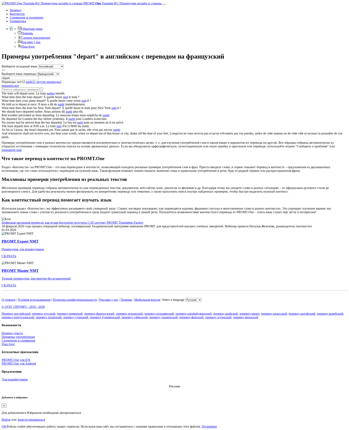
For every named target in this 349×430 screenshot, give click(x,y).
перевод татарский (49, 317)
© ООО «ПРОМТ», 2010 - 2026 (23, 306)
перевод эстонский (218, 317)
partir (61, 104)
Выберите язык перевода (19, 74)
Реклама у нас (31, 42)
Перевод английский (16, 313)
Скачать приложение (35, 37)
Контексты (17, 14)
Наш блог (8, 344)
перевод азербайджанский (194, 313)
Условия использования (34, 299)
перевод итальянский (159, 313)
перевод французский (99, 313)
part (65, 97)
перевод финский (191, 317)
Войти (6, 419)
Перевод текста (12, 333)
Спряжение (26, 17)
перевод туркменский (105, 317)
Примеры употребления (18, 337)
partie (116, 129)
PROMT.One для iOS (16, 360)
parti (80, 122)
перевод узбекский (135, 317)
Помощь (27, 33)
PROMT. (122, 3)
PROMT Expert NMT (20, 241)
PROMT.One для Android (19, 363)
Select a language (173, 299)
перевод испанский (129, 313)
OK (4, 426)
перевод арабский (225, 313)
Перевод (15, 10)
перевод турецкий (75, 317)
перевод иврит (250, 313)
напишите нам (12, 150)
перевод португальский (18, 317)
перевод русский (43, 313)
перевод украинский (163, 317)
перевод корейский (330, 313)
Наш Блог (28, 46)
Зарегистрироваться (31, 419)
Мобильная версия (147, 299)
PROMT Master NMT (20, 270)
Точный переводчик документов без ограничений (36, 278)
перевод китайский (302, 313)
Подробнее (209, 426)
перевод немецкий (70, 313)
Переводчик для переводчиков (23, 249)
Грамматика (18, 21)
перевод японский (245, 317)
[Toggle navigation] (163, 4)
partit (71, 119)
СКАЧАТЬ (9, 256)
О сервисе (9, 299)
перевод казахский (274, 313)
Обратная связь (31, 28)
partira (51, 93)
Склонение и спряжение (18, 340)
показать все (10, 85)
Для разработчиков (15, 379)
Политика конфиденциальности (75, 299)
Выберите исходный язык (19, 66)
